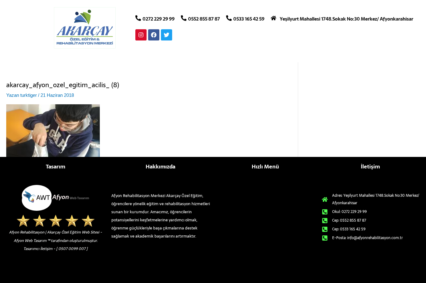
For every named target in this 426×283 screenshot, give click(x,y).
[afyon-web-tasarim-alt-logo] (56, 197)
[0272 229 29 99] (138, 18)
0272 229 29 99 (159, 19)
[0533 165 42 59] (229, 18)
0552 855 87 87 (204, 19)
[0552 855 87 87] (183, 18)
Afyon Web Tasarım (30, 241)
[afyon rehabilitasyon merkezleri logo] (85, 28)
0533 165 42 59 (248, 19)
